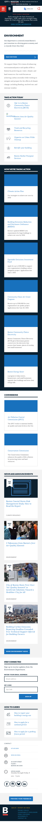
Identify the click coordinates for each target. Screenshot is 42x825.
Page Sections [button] (11, 57)
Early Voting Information (21, 24)
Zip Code (8, 685)
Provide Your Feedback (21, 799)
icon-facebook (7, 784)
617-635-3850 (15, 748)
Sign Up (28, 696)
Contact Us (22, 818)
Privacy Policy (23, 810)
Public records (24, 814)
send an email (16, 755)
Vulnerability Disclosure (28, 812)
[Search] (38, 9)
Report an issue (21, 807)
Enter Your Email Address (15, 674)
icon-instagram (13, 784)
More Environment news (17, 651)
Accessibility (23, 816)
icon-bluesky (18, 784)
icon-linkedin (24, 784)
